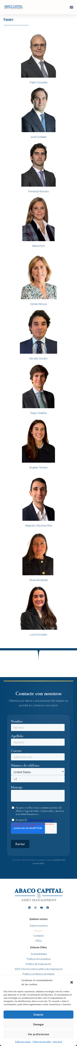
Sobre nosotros (39, 925)
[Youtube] (41, 907)
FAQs (38, 940)
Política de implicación (38, 964)
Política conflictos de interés (38, 974)
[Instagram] (35, 907)
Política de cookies (23, 1041)
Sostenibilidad (39, 954)
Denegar (38, 1024)
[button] (71, 982)
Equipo (38, 930)
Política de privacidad (42, 1041)
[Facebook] (47, 907)
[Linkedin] (29, 907)
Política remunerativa (38, 959)
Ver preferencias (38, 1034)
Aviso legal (57, 1041)
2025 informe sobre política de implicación (39, 969)
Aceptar (38, 1014)
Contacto (38, 935)
